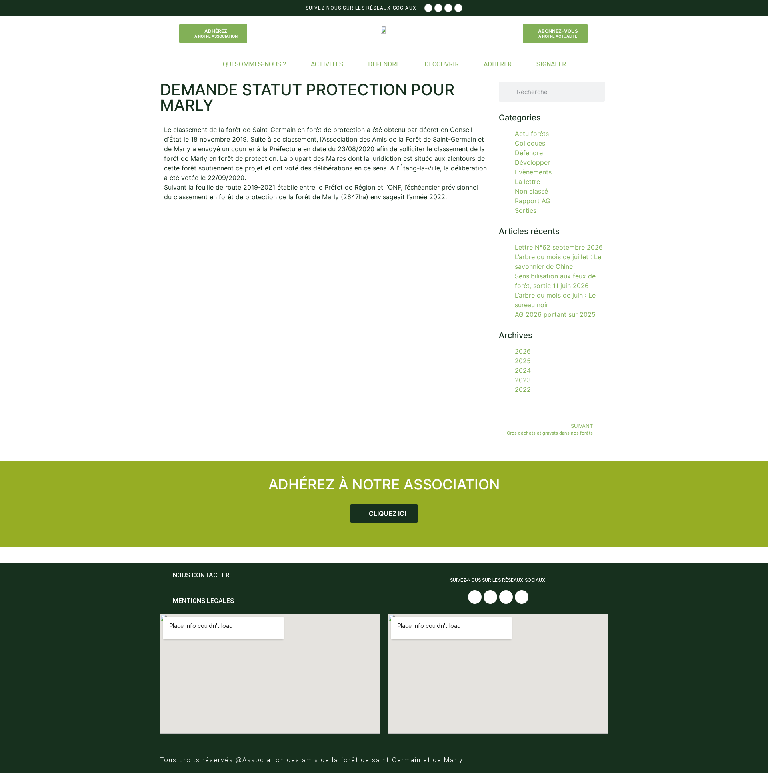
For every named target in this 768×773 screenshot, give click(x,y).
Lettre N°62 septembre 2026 (559, 247)
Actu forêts (532, 134)
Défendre (529, 153)
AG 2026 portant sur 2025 (555, 314)
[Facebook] (428, 8)
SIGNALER (551, 64)
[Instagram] (438, 8)
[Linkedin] (458, 8)
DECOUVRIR (441, 64)
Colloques (530, 143)
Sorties (525, 210)
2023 (523, 380)
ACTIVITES (327, 64)
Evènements (533, 172)
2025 (523, 361)
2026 (523, 351)
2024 (523, 370)
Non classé (531, 191)
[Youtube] (448, 8)
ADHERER (498, 64)
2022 (523, 389)
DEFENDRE (384, 64)
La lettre (527, 182)
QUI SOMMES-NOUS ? (254, 64)
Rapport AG (532, 201)
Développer (532, 162)
